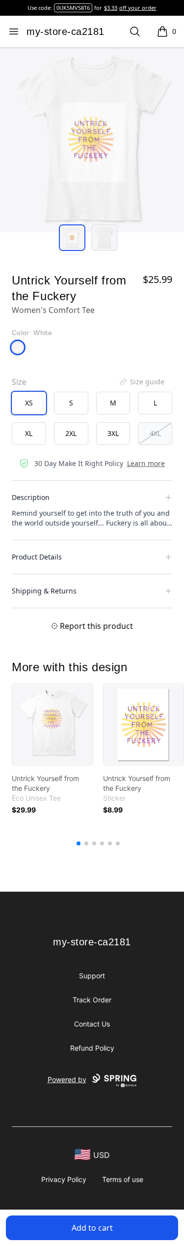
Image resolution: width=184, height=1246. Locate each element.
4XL (155, 433)
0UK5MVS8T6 (73, 7)
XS (29, 402)
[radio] (29, 403)
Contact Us (92, 1024)
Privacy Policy (63, 1179)
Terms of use (122, 1179)
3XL (113, 433)
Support (92, 975)
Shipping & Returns (44, 590)
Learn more (146, 463)
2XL (71, 433)
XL (28, 433)
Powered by (67, 1079)
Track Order (92, 1000)
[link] (52, 724)
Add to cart (92, 1227)
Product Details (37, 556)
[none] (141, 382)
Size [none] (19, 381)
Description (31, 497)
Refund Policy (92, 1048)
